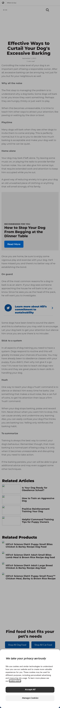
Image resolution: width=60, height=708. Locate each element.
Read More (13, 244)
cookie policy (15, 681)
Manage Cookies (30, 698)
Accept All (30, 690)
